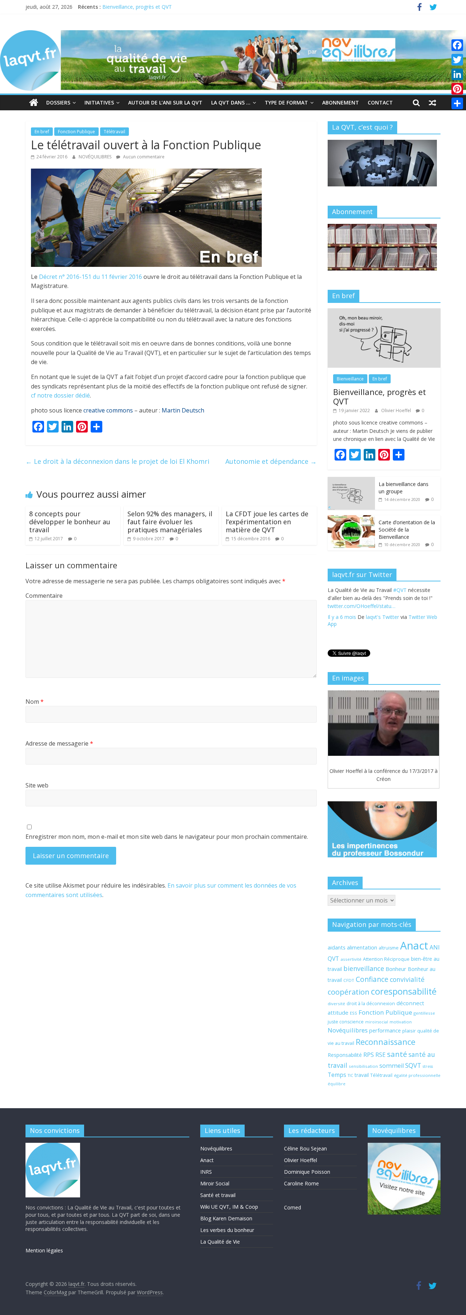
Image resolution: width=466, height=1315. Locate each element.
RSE (380, 1055)
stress (428, 1066)
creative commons (108, 410)
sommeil (391, 1066)
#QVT (334, 607)
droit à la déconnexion (371, 1003)
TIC (350, 1075)
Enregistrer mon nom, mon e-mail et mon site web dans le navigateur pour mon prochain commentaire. (166, 837)
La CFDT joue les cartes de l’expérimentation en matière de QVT (267, 521)
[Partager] (457, 103)
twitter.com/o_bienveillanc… (393, 615)
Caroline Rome (301, 1183)
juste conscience (346, 1022)
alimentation (362, 947)
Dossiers (58, 102)
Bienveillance (350, 379)
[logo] (52, 1146)
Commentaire (44, 596)
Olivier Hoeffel (396, 410)
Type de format (286, 102)
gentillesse (424, 1013)
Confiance (372, 979)
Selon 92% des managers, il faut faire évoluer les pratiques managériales (169, 521)
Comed (292, 1207)
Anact (414, 945)
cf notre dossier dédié (60, 395)
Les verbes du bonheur (227, 1230)
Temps (337, 1075)
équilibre (336, 1083)
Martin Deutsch (183, 410)
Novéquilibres (348, 1030)
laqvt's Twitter (382, 626)
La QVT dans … (230, 102)
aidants (336, 947)
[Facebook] (457, 45)
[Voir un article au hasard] (432, 102)
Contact (380, 102)
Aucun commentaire (143, 157)
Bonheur (396, 968)
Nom (34, 702)
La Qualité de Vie (220, 1241)
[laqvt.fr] (233, 35)
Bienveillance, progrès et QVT (137, 6)
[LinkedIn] (457, 74)
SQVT (413, 1065)
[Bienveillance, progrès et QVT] (384, 312)
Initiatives (99, 102)
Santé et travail (218, 1195)
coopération (349, 992)
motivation (401, 1021)
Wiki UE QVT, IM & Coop (229, 1206)
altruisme (389, 948)
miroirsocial (376, 1021)
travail (362, 1074)
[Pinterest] (457, 89)
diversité (336, 1003)
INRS (206, 1171)
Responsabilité (345, 1054)
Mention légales (44, 1250)
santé (397, 1054)
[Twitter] (457, 59)
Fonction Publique (76, 132)
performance (385, 1030)
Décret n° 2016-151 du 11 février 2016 (90, 277)
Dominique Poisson (307, 1171)
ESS (353, 1013)
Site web (36, 785)
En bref (42, 132)
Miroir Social (214, 1183)
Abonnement (340, 102)
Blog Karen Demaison (226, 1218)
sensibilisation (363, 1066)
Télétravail (114, 132)
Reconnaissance (385, 1041)
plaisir (409, 1030)
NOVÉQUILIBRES (95, 157)
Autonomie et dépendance (271, 461)
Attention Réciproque (386, 959)
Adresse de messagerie (59, 743)
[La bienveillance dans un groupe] (351, 480)
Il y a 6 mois (342, 626)
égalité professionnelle (417, 1075)
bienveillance (363, 968)
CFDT (348, 980)
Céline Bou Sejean (305, 1148)
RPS (368, 1055)
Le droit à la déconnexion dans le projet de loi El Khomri (117, 461)
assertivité (351, 959)
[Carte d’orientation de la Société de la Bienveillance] (351, 519)
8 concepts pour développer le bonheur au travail (69, 521)
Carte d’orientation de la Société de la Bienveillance (407, 529)
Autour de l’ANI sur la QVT (165, 102)
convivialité (407, 979)
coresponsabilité (404, 991)
